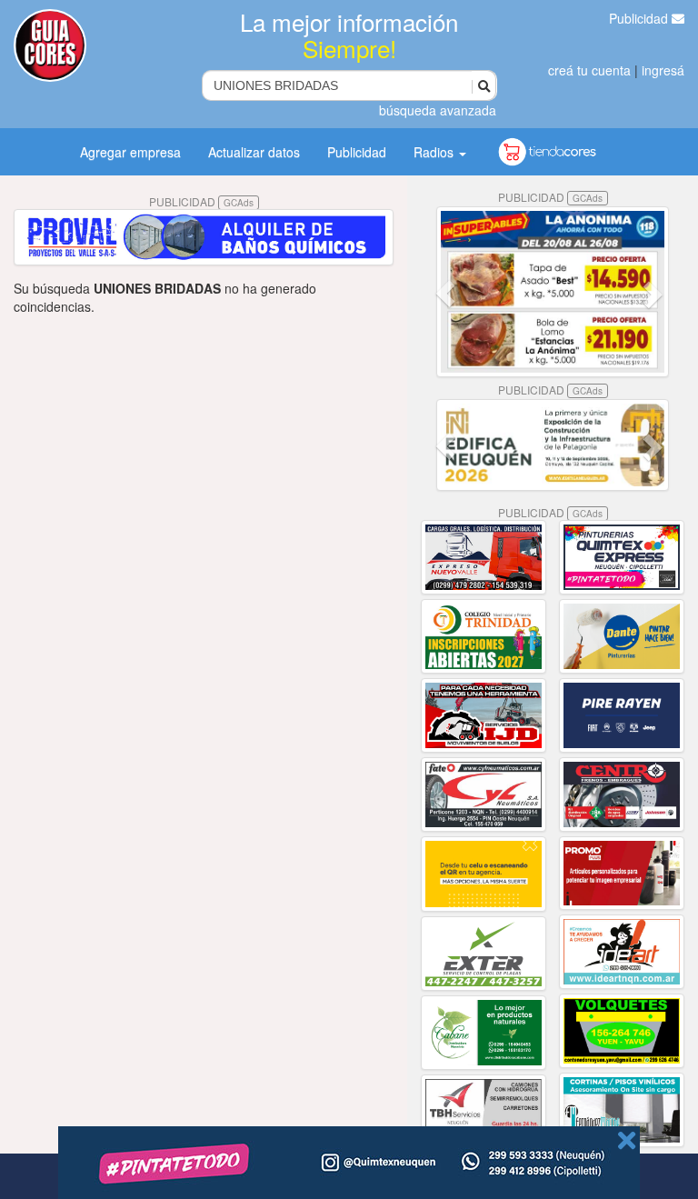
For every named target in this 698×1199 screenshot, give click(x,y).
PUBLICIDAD (201, 201)
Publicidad (640, 18)
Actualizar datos (254, 152)
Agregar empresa (130, 152)
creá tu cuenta (589, 70)
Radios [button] (435, 152)
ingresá (663, 70)
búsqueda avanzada (437, 110)
